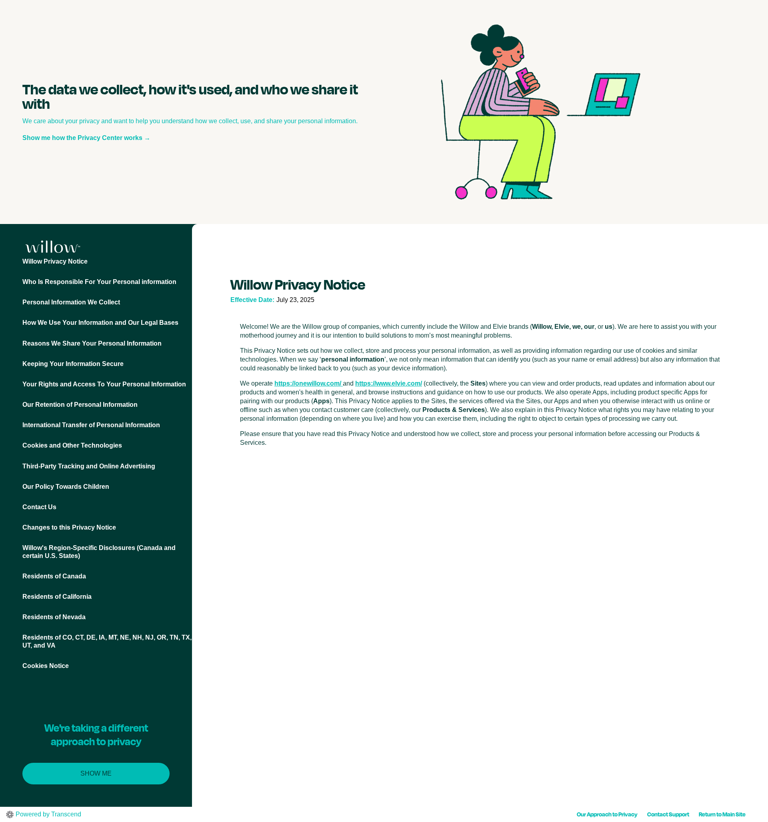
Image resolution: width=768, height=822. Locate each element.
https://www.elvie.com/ (388, 383)
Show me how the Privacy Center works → (86, 137)
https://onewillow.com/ (307, 383)
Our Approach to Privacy (607, 814)
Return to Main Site (722, 814)
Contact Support (668, 814)
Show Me (96, 773)
